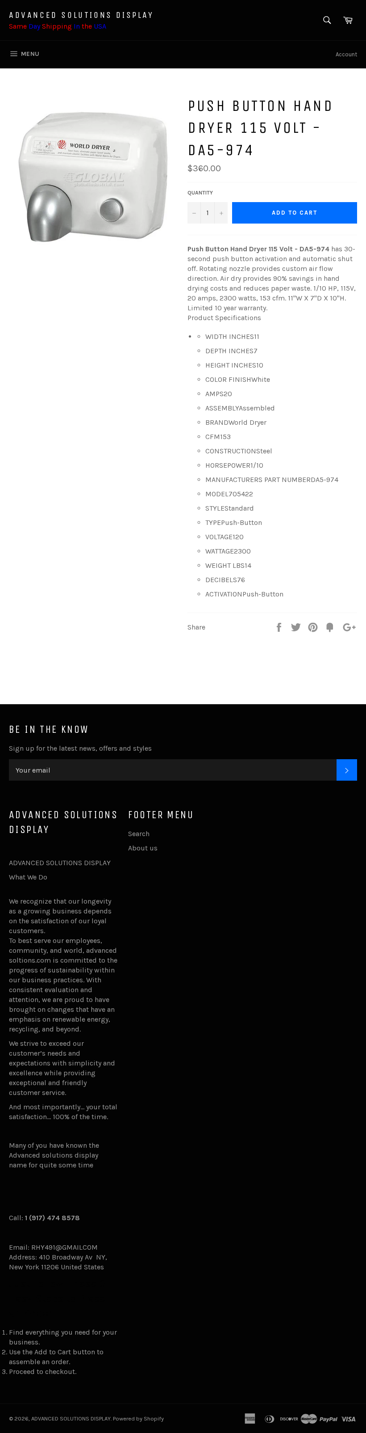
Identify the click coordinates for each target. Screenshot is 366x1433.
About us (143, 848)
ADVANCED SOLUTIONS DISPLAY (81, 15)
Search (139, 833)
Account (346, 54)
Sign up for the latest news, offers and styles (80, 748)
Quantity (200, 193)
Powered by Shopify (138, 1418)
